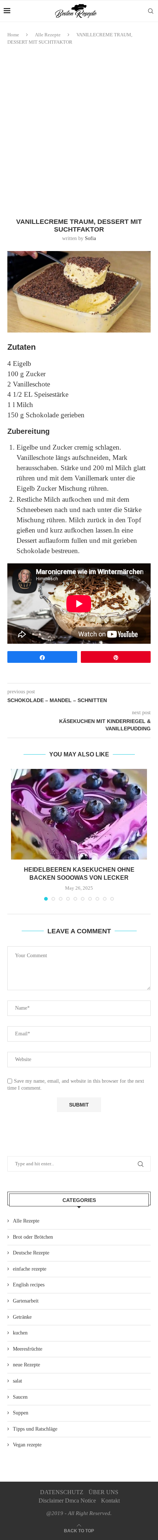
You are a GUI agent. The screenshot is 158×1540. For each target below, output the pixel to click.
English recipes (28, 1284)
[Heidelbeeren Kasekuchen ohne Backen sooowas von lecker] (79, 814)
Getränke (22, 1317)
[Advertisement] (79, 132)
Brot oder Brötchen (33, 1237)
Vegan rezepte (27, 1445)
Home (13, 34)
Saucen (20, 1397)
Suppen (20, 1413)
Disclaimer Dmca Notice (67, 1500)
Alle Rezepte (48, 34)
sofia (90, 238)
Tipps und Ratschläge (35, 1429)
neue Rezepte (26, 1365)
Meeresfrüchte (27, 1349)
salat (17, 1381)
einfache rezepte (29, 1269)
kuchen (20, 1333)
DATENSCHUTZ (61, 1492)
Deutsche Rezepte (31, 1253)
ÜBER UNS (103, 1492)
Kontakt (110, 1500)
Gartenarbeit (26, 1301)
